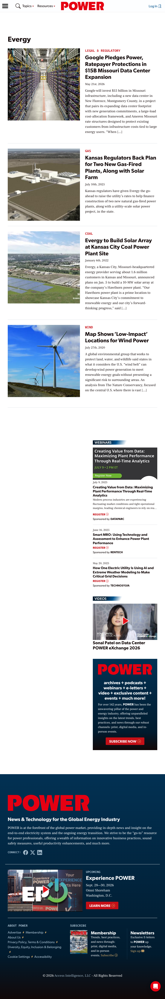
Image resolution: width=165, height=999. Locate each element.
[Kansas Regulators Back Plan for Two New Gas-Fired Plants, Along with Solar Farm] (44, 183)
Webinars (103, 442)
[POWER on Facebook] (25, 852)
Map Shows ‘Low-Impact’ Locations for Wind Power (117, 337)
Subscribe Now (123, 741)
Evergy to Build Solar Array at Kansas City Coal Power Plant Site (118, 247)
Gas (88, 151)
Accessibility (43, 957)
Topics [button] (27, 5)
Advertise (14, 932)
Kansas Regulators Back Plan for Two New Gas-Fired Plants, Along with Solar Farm (120, 167)
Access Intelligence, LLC (72, 976)
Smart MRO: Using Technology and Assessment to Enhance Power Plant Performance (121, 538)
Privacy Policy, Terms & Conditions (31, 942)
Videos (100, 598)
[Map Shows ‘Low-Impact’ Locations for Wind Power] (44, 360)
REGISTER (99, 514)
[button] (5, 6)
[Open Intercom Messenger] (155, 986)
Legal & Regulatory (102, 50)
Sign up (136, 951)
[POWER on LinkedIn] (39, 852)
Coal (89, 233)
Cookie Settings (19, 957)
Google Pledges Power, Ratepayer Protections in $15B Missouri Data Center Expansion (117, 67)
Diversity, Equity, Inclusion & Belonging (34, 947)
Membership (34, 932)
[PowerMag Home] (82, 6)
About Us (14, 937)
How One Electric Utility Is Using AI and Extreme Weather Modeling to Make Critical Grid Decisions (123, 571)
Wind (89, 327)
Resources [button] (45, 5)
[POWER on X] (32, 852)
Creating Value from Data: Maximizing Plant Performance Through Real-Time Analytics (123, 491)
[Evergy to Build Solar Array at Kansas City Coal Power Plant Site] (44, 266)
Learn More (100, 905)
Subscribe (108, 955)
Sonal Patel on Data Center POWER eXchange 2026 (119, 645)
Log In (153, 6)
